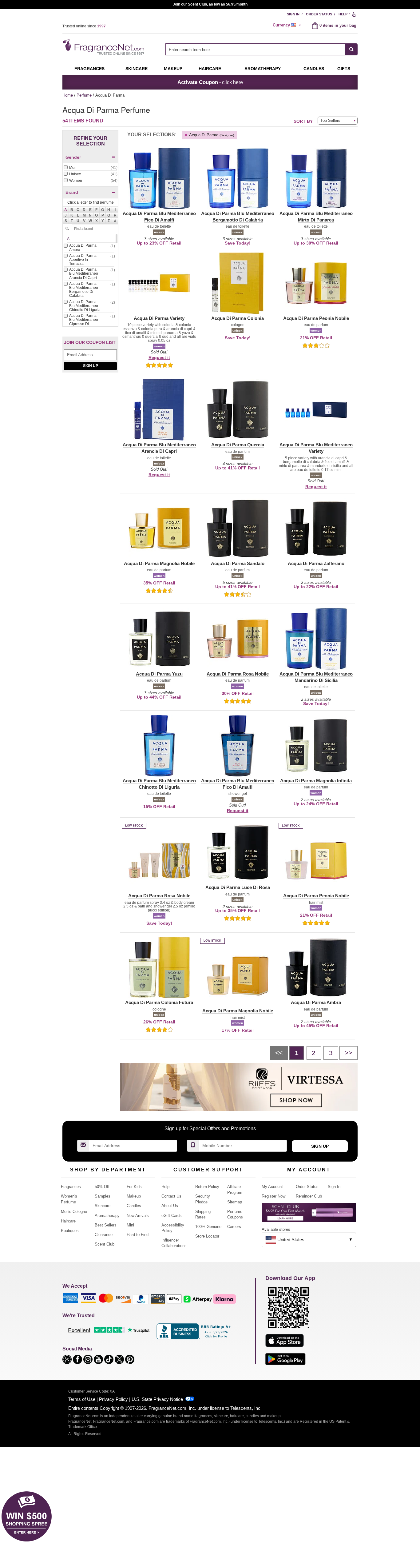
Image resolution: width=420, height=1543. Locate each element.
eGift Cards (171, 1215)
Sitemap (234, 1202)
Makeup (173, 68)
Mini (130, 1225)
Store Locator (207, 1236)
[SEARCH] (351, 49)
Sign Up (90, 366)
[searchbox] (255, 49)
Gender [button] (73, 157)
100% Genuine (208, 1226)
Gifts (343, 68)
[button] (66, 210)
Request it (159, 357)
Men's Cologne (74, 1211)
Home (67, 95)
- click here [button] (210, 82)
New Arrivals (138, 1215)
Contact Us (171, 1196)
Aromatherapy (107, 1215)
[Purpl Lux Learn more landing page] (309, 1215)
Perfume (85, 95)
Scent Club (104, 1244)
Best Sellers (106, 1225)
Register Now (273, 1196)
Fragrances (89, 68)
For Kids (134, 1186)
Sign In (293, 14)
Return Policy (207, 1186)
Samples (102, 1196)
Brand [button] (71, 192)
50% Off (102, 1186)
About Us (169, 1205)
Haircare (210, 68)
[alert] (288, 25)
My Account (272, 1186)
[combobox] (261, 49)
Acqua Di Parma (211, 135)
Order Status (319, 14)
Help (343, 14)
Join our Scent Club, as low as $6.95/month (210, 4)
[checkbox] (90, 168)
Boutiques (70, 1230)
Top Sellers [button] (330, 120)
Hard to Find (138, 1234)
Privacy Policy (113, 1399)
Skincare (136, 68)
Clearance (104, 1234)
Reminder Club (309, 1196)
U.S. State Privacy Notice (157, 1399)
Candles (134, 1205)
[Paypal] (141, 1298)
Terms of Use (81, 1399)
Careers (234, 1226)
